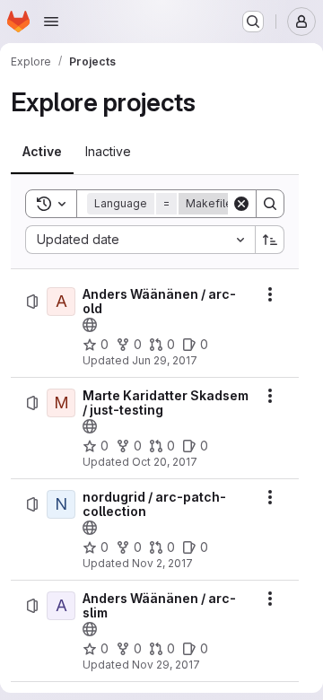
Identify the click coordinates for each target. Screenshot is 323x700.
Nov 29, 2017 (166, 664)
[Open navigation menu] (51, 21)
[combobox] (140, 239)
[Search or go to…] (253, 21)
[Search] (270, 203)
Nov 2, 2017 (162, 563)
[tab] (42, 151)
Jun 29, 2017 (164, 360)
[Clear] (241, 203)
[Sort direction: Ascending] (270, 239)
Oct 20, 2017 (164, 461)
